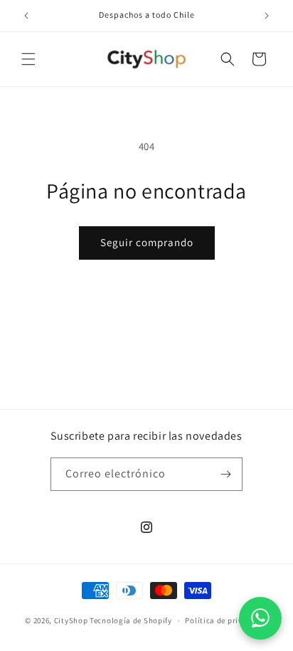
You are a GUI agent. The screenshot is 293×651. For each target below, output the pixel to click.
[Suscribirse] (226, 474)
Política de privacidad (226, 620)
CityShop (71, 620)
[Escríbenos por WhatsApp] (260, 618)
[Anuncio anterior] (26, 15)
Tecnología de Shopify (131, 620)
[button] (28, 59)
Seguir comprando (146, 242)
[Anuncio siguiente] (266, 15)
